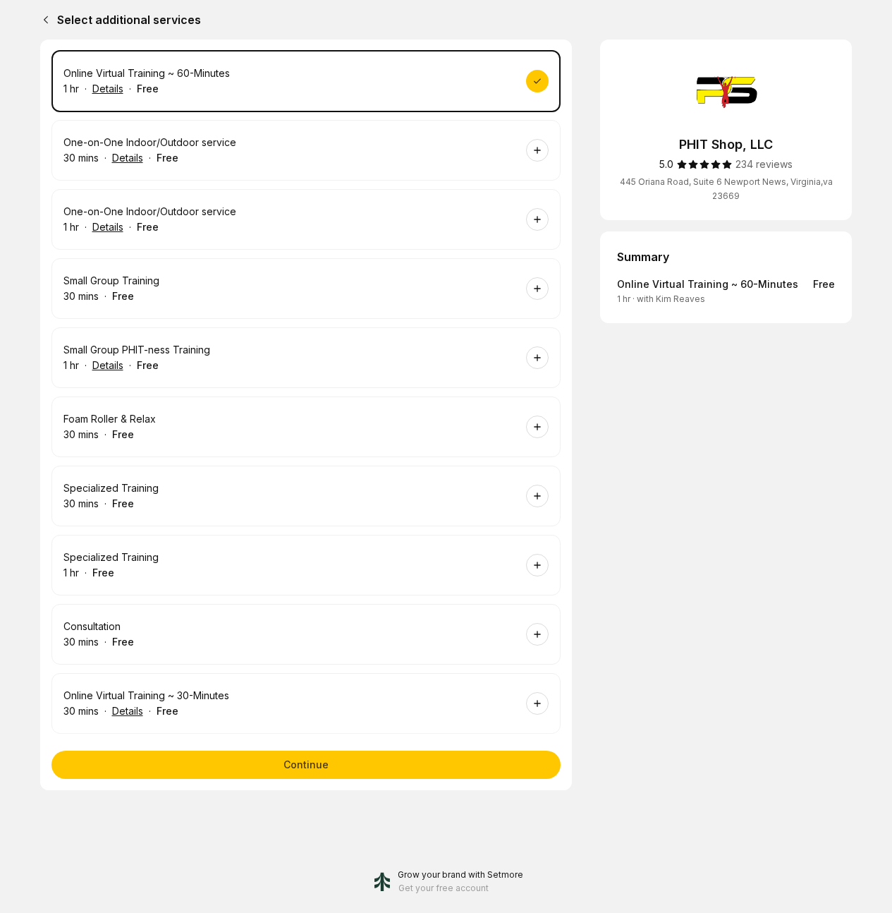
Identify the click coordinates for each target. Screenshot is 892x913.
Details (107, 89)
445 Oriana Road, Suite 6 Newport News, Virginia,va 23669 (726, 188)
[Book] (537, 81)
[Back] (43, 20)
